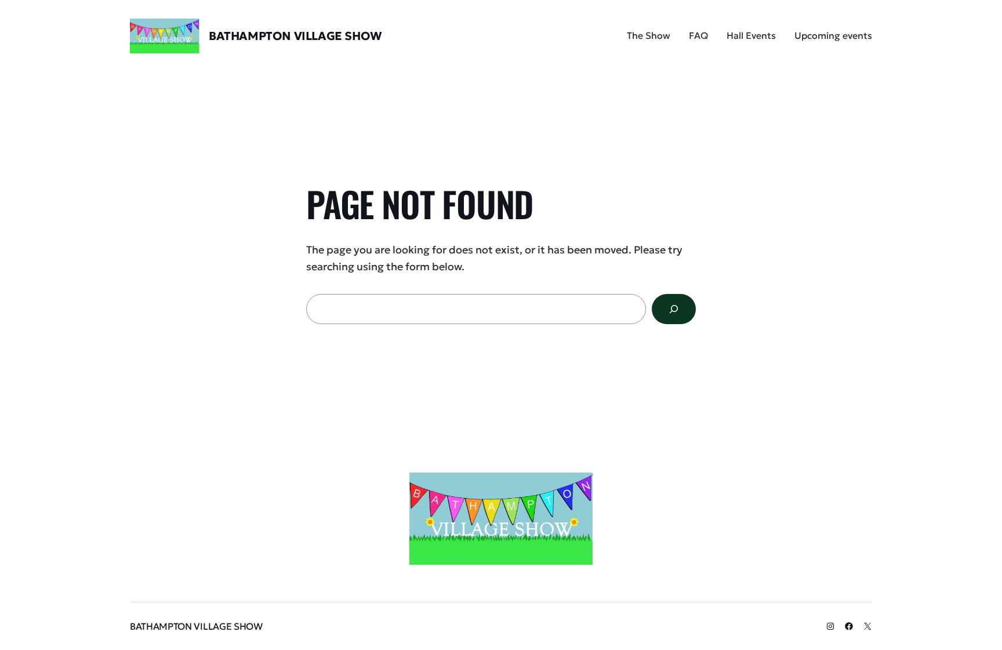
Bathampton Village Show (295, 35)
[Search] (674, 309)
